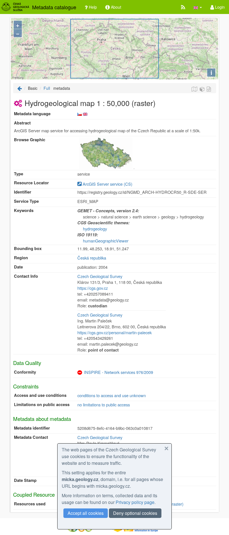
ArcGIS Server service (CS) (107, 184)
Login (219, 7)
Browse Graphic (29, 140)
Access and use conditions (40, 395)
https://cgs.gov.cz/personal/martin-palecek (114, 332)
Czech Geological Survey (99, 276)
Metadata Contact (31, 437)
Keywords (24, 210)
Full (47, 88)
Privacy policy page (135, 502)
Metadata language (32, 114)
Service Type (26, 201)
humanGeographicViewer (105, 241)
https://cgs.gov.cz (92, 288)
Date (18, 267)
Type (18, 174)
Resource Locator (31, 183)
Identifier (22, 192)
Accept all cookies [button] (86, 513)
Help (92, 7)
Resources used (30, 504)
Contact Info (26, 276)
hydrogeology (95, 229)
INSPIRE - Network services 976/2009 (118, 372)
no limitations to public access (103, 404)
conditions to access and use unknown (111, 395)
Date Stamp (25, 480)
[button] (197, 7)
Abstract (22, 123)
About (115, 7)
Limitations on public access (42, 404)
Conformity (25, 372)
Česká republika (91, 258)
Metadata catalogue (54, 7)
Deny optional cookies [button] (135, 513)
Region (21, 258)
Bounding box (28, 248)
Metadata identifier (32, 428)
